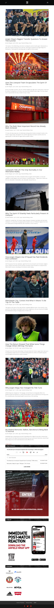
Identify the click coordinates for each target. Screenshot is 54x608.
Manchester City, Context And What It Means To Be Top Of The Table (25, 301)
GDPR (35, 602)
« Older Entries (8, 444)
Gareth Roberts (10, 130)
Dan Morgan (9, 43)
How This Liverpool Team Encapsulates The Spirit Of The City (26, 83)
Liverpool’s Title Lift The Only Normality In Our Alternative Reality (23, 171)
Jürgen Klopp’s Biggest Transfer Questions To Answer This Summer (26, 40)
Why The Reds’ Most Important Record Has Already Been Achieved (25, 127)
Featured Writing (24, 43)
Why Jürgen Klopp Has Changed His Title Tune (23, 388)
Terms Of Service (20, 602)
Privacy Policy (29, 602)
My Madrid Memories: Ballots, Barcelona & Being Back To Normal (26, 430)
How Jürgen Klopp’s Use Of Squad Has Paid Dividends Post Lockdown (26, 258)
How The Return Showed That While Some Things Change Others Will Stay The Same (25, 345)
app (20, 43)
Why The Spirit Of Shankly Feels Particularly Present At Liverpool (26, 214)
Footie (30, 43)
